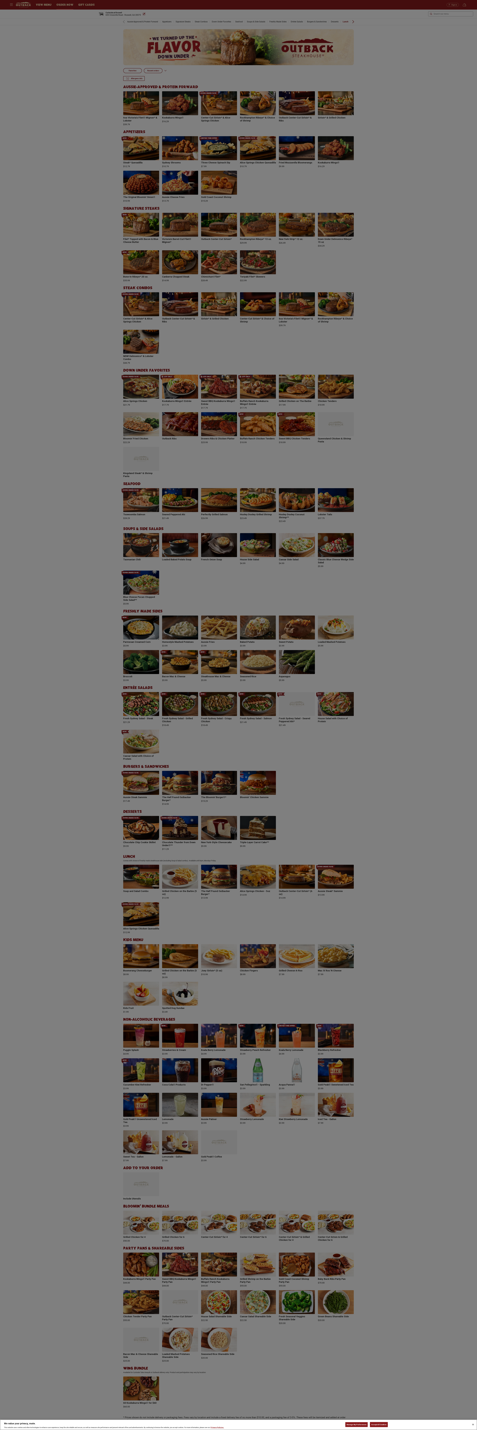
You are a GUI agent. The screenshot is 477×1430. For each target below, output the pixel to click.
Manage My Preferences (357, 1424)
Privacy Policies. (217, 1427)
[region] (238, 1425)
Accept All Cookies (378, 1424)
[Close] (473, 1424)
